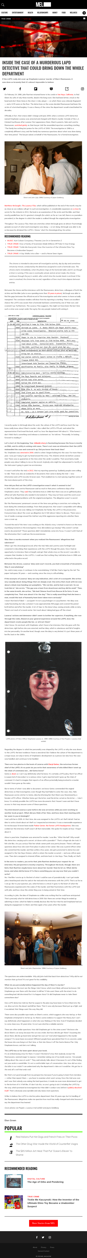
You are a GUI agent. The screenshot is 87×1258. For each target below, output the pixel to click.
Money (54, 12)
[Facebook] (20, 89)
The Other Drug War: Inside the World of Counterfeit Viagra (47, 1143)
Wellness (73, 12)
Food (64, 12)
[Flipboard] (35, 89)
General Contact (43, 1251)
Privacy (43, 1247)
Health (30, 12)
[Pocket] (51, 89)
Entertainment (17, 12)
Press (52, 1247)
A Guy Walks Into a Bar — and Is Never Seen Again (34, 253)
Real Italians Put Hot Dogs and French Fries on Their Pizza (46, 1136)
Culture (4, 12)
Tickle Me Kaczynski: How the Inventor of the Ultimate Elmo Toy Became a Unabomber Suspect (53, 1203)
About (35, 1247)
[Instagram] (82, 89)
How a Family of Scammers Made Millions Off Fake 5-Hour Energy (41, 244)
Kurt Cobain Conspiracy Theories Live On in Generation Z (34, 240)
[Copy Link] (67, 89)
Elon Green (16, 19)
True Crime (6, 19)
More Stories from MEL (43, 1223)
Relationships (42, 12)
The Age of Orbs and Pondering (45, 1182)
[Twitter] (4, 89)
